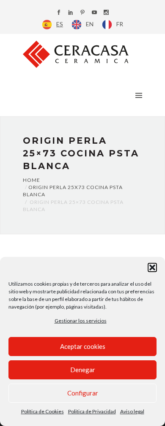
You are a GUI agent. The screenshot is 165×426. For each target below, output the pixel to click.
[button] (152, 267)
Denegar (82, 369)
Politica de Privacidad (92, 411)
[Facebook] (58, 13)
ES (59, 24)
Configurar (82, 393)
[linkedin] (70, 13)
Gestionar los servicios (81, 320)
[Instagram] (106, 13)
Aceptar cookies (82, 346)
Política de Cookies (42, 411)
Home (31, 180)
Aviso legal (132, 411)
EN (90, 24)
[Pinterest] (82, 13)
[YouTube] (94, 13)
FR (119, 24)
